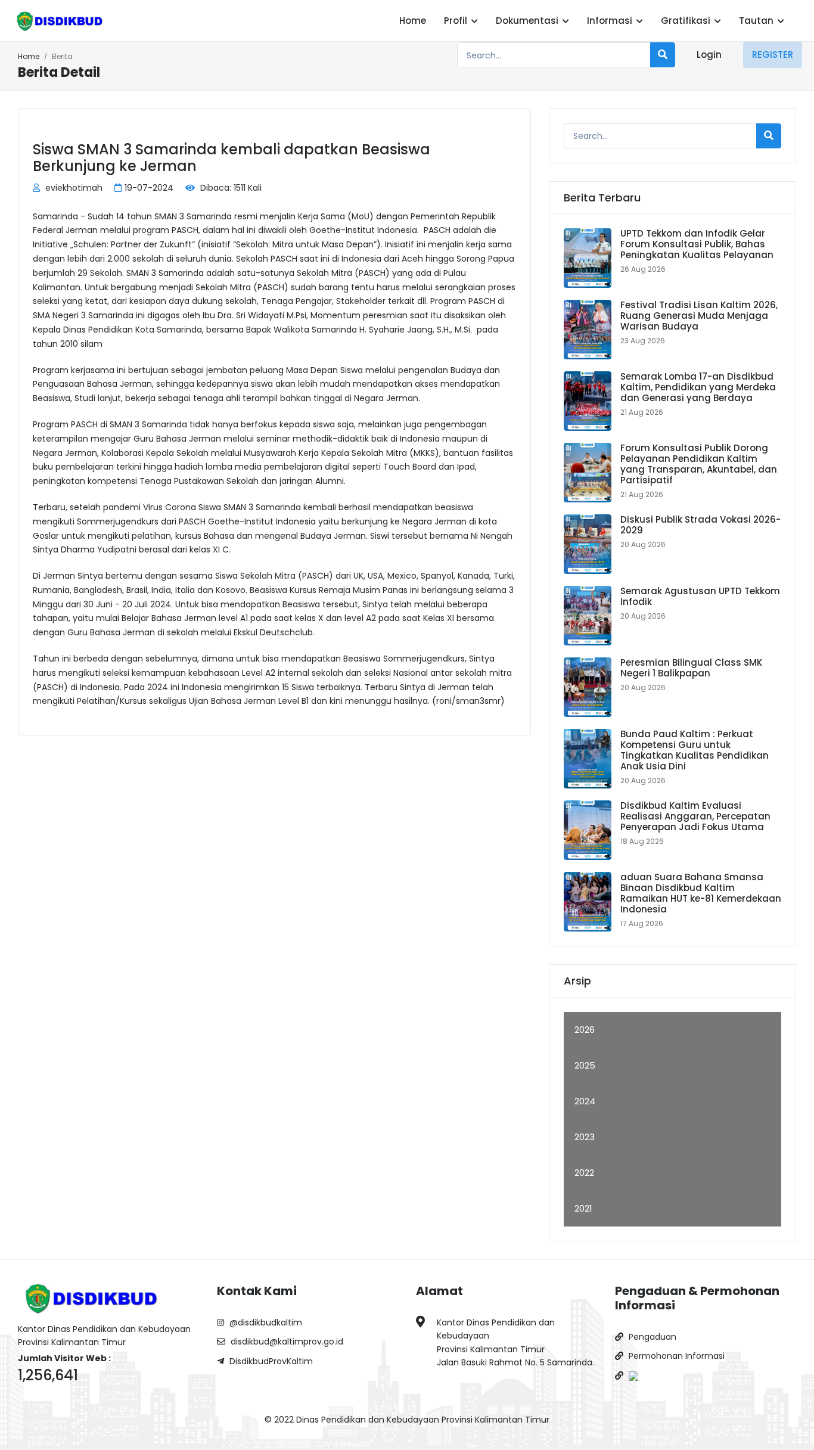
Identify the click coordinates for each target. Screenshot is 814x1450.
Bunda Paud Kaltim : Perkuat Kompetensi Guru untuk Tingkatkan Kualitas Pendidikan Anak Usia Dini (694, 750)
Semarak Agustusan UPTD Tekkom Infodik (700, 596)
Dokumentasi (528, 20)
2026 (584, 1029)
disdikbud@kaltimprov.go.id (285, 1341)
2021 (583, 1208)
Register (772, 54)
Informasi (611, 20)
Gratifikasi (687, 20)
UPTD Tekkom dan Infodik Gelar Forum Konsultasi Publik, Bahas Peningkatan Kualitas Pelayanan (696, 244)
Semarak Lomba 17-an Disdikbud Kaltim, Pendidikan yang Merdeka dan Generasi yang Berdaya (698, 387)
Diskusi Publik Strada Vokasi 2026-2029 (700, 524)
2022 (584, 1172)
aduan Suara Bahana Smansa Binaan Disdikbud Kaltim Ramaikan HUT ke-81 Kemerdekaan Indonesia (700, 893)
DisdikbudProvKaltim (270, 1361)
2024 (584, 1101)
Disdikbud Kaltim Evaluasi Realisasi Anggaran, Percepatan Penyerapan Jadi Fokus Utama (695, 816)
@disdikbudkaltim (264, 1322)
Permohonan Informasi (675, 1356)
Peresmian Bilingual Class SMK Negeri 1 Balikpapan (691, 667)
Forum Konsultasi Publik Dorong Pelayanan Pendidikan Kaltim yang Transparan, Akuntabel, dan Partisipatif (698, 464)
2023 (584, 1137)
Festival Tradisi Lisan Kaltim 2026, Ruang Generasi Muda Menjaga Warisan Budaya (699, 316)
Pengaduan (651, 1337)
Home (412, 20)
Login (709, 54)
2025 (584, 1065)
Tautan (757, 20)
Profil (457, 20)
